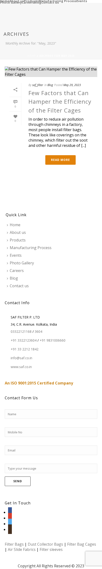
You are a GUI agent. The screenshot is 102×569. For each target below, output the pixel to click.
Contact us (50, 2)
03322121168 (21, 331)
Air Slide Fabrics (22, 549)
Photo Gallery (11, 2)
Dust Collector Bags (45, 544)
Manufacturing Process (57, 0)
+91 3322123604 (24, 340)
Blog (37, 2)
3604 (38, 331)
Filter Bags (14, 544)
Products (31, 0)
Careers (28, 2)
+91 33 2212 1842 (24, 349)
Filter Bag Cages (81, 544)
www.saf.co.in (21, 367)
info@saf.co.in (21, 358)
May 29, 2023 (72, 85)
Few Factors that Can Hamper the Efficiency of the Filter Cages (59, 101)
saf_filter (37, 85)
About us (16, 0)
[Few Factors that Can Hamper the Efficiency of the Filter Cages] (51, 72)
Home (4, 0)
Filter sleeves (51, 549)
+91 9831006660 (52, 340)
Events (81, 0)
